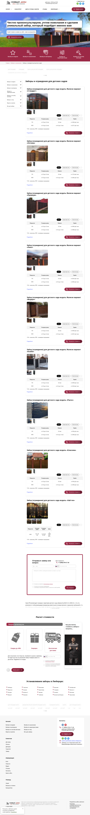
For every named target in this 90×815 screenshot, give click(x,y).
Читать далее (55, 608)
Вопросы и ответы (10, 785)
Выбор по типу (10, 99)
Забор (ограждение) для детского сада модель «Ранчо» (50, 400)
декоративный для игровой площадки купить (34, 704)
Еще (46, 75)
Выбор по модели (13, 56)
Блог (7, 761)
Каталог (8, 9)
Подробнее (14, 812)
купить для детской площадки (35, 69)
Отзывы (45, 9)
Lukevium (81, 801)
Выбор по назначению (29, 56)
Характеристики (66, 115)
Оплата (8, 744)
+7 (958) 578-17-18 (80, 1)
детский (10, 708)
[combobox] (57, 566)
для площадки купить (13, 704)
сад (69, 708)
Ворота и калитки (11, 103)
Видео (7, 766)
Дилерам (8, 746)
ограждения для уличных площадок (17, 72)
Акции (7, 783)
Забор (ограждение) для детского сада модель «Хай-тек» (51, 500)
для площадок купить (75, 704)
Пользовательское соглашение (74, 807)
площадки (21, 69)
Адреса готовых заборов (32, 9)
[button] (6, 54)
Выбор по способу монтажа (78, 57)
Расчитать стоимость (74, 132)
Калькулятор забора (16, 37)
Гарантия (8, 749)
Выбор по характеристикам (62, 57)
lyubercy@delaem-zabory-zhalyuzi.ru (71, 740)
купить (64, 704)
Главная (8, 63)
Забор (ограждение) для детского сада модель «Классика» (51, 450)
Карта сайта (9, 773)
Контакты (8, 770)
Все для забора (10, 106)
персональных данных (48, 584)
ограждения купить (54, 704)
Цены (59, 115)
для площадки (11, 69)
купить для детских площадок (54, 69)
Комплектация (75, 115)
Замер (7, 751)
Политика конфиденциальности (75, 804)
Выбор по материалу (46, 56)
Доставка (8, 742)
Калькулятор (18, 9)
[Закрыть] (23, 808)
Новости (8, 763)
